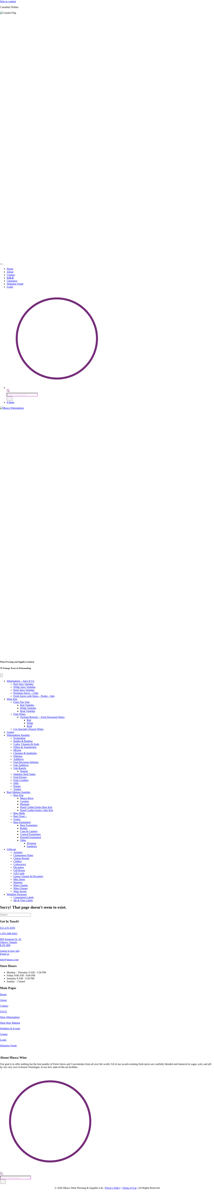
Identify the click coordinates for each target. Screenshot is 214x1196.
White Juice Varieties (24, 687)
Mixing (17, 750)
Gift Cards (18, 873)
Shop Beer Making (10, 1022)
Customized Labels (23, 897)
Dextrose (31, 843)
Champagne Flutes (23, 855)
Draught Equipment (30, 837)
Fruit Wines (19, 714)
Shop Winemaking (10, 1017)
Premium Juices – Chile (25, 693)
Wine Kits (12, 699)
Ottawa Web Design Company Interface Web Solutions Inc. (119, 1193)
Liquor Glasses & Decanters (28, 876)
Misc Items (19, 879)
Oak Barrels (19, 768)
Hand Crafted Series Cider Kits (36, 810)
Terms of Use (129, 1187)
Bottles (23, 828)
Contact (4, 1005)
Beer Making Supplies (18, 792)
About (3, 1000)
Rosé (29, 726)
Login (3, 1039)
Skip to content (8, 1)
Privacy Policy (113, 1187)
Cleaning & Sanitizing (25, 753)
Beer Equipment (22, 822)
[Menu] (1, 264)
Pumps (17, 786)
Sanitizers (32, 846)
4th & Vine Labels (23, 900)
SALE (3, 1011)
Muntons (24, 804)
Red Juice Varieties (23, 684)
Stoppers (18, 882)
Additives (18, 759)
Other (23, 840)
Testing (17, 789)
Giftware (11, 849)
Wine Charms (20, 885)
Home (3, 994)
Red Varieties (27, 705)
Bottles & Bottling (23, 741)
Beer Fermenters (28, 825)
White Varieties (28, 708)
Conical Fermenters (30, 834)
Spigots (24, 771)
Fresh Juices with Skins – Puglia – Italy (34, 696)
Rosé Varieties (27, 711)
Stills (16, 783)
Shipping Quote (8, 1045)
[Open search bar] (8, 391)
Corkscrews (19, 864)
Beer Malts (19, 813)
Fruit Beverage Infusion (25, 762)
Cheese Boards (21, 858)
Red (29, 720)
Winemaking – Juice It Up (20, 681)
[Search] (9, 398)
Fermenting (19, 738)
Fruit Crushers (20, 780)
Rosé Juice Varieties (23, 690)
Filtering (17, 756)
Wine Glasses (20, 888)
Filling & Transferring (24, 747)
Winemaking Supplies (18, 735)
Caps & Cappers (28, 831)
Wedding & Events (10, 1028)
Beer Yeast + (20, 816)
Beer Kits (18, 795)
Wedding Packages (17, 894)
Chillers (17, 861)
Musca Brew (27, 798)
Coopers (24, 801)
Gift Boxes (19, 870)
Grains (16, 819)
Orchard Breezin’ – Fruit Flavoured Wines (42, 717)
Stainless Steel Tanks (24, 774)
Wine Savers (20, 891)
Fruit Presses (20, 777)
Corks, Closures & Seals (26, 744)
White (30, 723)
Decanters (18, 867)
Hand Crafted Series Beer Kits (36, 807)
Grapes (10, 732)
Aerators (17, 852)
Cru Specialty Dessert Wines (28, 729)
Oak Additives (21, 765)
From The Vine (21, 702)
